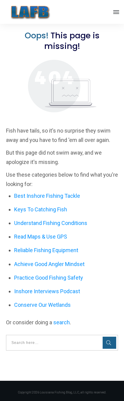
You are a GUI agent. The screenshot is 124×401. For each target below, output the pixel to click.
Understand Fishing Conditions (50, 223)
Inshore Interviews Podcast (47, 291)
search (61, 322)
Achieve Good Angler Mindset (49, 264)
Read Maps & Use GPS (40, 236)
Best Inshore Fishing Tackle (47, 196)
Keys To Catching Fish (40, 209)
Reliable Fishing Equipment (46, 250)
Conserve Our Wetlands (42, 305)
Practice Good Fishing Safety (48, 277)
